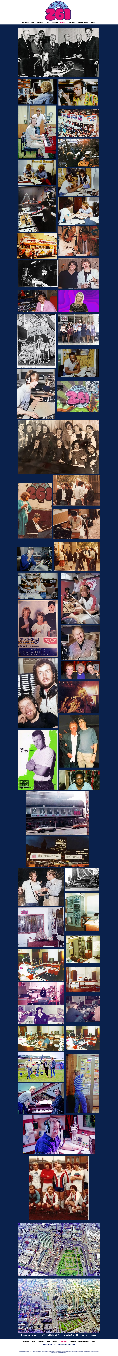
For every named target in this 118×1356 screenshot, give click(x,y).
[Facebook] (92, 1345)
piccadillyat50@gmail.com (66, 1344)
